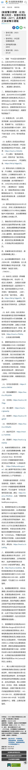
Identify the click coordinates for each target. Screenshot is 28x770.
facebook (13, 27)
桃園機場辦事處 (20, 742)
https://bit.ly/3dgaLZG (13, 163)
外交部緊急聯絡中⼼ (14, 744)
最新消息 (16, 7)
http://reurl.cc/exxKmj (13, 568)
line (21, 27)
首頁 (3, 7)
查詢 (25, 2)
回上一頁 (24, 27)
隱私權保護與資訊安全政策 (14, 756)
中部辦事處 (19, 738)
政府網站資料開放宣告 (14, 752)
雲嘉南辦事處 (12, 740)
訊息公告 (9, 7)
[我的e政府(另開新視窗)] (9, 765)
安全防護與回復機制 (14, 759)
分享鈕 (25, 763)
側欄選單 (2, 2)
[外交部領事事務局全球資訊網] (14, 2)
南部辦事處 (20, 740)
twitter (17, 27)
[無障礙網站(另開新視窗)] (16, 765)
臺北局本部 (11, 738)
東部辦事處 (11, 742)
